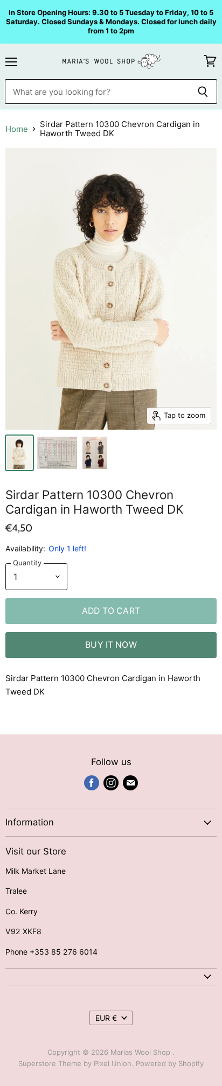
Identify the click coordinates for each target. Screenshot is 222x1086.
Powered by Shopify (170, 1063)
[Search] (203, 91)
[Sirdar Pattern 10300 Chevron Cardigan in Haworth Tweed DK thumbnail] (19, 453)
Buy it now (111, 645)
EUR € (106, 1017)
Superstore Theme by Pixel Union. (76, 1063)
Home (16, 129)
